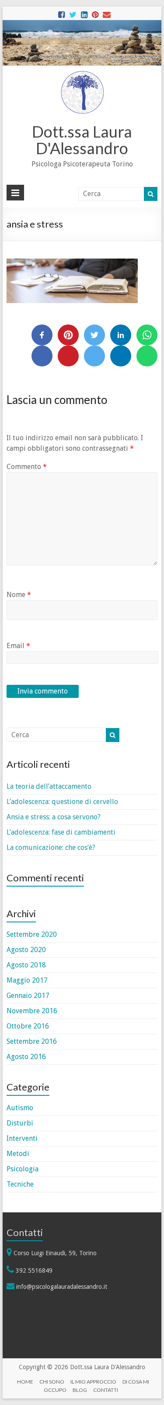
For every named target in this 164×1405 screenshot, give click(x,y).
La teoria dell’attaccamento (49, 786)
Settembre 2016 (32, 1041)
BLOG (80, 1390)
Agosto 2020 (26, 950)
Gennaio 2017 (28, 995)
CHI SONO (51, 1381)
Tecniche (20, 1184)
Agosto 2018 (26, 965)
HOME (25, 1381)
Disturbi (20, 1123)
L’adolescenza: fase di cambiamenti (61, 832)
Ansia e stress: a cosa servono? (54, 817)
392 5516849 (34, 1270)
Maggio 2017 (27, 980)
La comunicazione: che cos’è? (51, 847)
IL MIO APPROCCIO (93, 1381)
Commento (27, 467)
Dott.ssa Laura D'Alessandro (82, 140)
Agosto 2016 (26, 1057)
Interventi (22, 1138)
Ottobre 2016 (28, 1026)
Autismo (20, 1108)
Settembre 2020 (32, 934)
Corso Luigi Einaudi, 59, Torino (55, 1253)
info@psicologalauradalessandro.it (61, 1286)
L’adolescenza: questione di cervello (62, 801)
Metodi (18, 1154)
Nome (19, 594)
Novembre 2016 (32, 1011)
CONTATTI (105, 1390)
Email (18, 646)
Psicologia (22, 1169)
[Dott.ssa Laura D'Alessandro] (82, 74)
